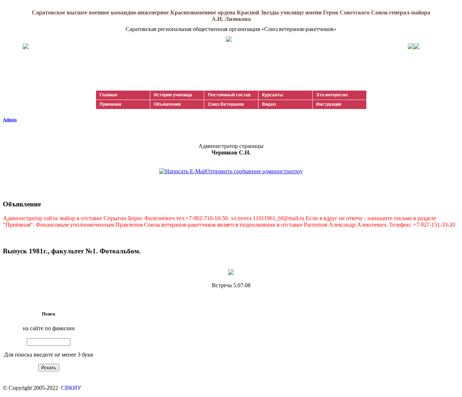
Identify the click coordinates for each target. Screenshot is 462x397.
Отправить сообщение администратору (254, 171)
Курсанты (272, 94)
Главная (108, 94)
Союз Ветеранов (226, 104)
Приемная (110, 104)
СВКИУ (70, 388)
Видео (269, 104)
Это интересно (332, 94)
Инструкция (328, 104)
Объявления (167, 104)
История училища (173, 94)
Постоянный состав (229, 94)
